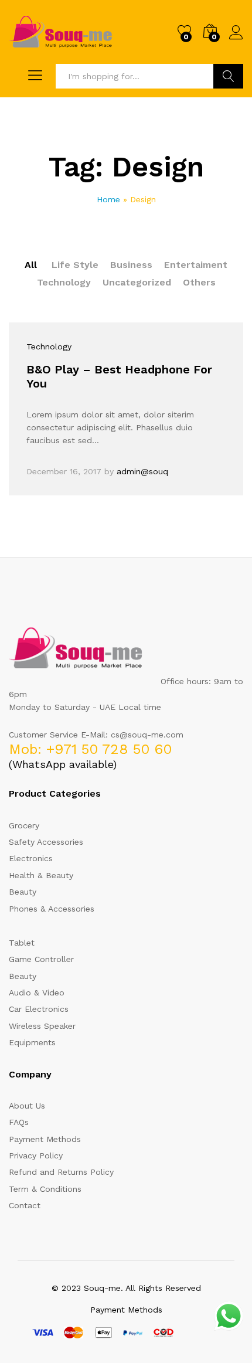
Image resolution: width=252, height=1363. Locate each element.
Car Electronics (39, 1009)
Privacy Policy (36, 1155)
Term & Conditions (45, 1189)
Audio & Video (36, 992)
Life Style (75, 264)
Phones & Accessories (51, 908)
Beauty (22, 891)
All (31, 264)
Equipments (32, 1042)
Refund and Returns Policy (61, 1172)
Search (228, 76)
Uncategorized (137, 282)
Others (199, 282)
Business (131, 264)
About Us (27, 1105)
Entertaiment (195, 264)
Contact (24, 1205)
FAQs (19, 1122)
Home (108, 199)
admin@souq (142, 471)
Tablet (22, 942)
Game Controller (41, 959)
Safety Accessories (46, 842)
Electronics (31, 858)
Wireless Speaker (42, 1026)
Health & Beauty (41, 875)
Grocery (24, 825)
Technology (64, 282)
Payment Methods (45, 1139)
